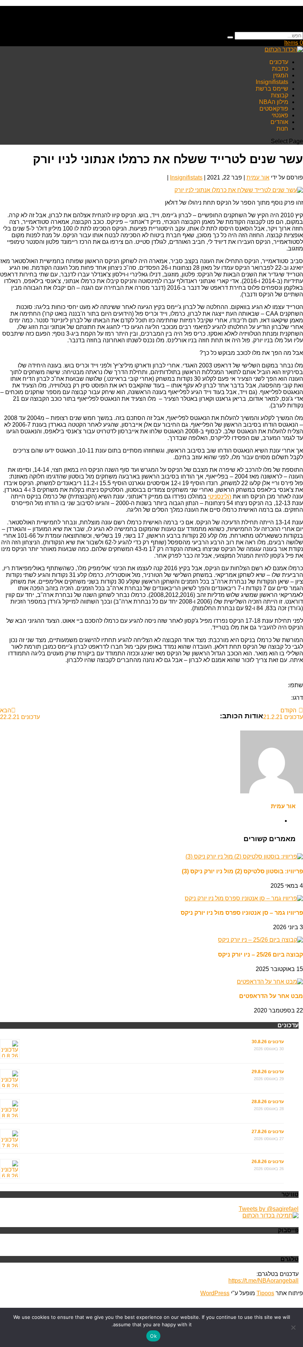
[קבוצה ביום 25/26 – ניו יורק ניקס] (260, 940)
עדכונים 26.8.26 (268, 1161)
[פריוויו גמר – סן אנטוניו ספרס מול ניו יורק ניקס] (244, 898)
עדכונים (278, 62)
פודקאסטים (273, 108)
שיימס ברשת (272, 88)
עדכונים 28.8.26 (268, 1101)
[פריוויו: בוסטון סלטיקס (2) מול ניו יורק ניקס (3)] (244, 856)
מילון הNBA (273, 102)
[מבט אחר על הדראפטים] (270, 981)
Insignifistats (272, 82)
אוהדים (279, 122)
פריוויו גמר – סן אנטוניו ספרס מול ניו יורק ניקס (242, 913)
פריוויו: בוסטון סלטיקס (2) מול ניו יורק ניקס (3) (242, 871)
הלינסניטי (219, 496)
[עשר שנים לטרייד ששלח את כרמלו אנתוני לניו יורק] (238, 190)
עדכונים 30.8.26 (268, 1041)
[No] (293, 1327)
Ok (153, 1336)
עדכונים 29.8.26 (268, 1071)
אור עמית (257, 177)
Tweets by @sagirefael (269, 1209)
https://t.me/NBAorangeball (263, 1280)
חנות (282, 128)
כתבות (280, 68)
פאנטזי (280, 115)
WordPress (214, 1293)
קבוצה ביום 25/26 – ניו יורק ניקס (260, 954)
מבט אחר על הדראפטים (271, 996)
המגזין (280, 75)
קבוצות (279, 95)
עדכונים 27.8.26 (268, 1131)
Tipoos (265, 1293)
